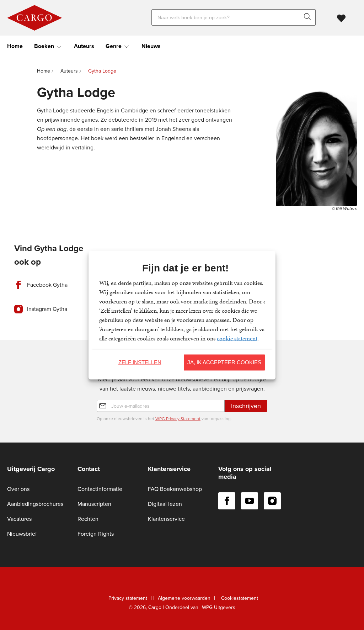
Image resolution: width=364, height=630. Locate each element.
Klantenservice (166, 519)
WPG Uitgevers (218, 607)
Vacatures (19, 519)
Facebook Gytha (47, 285)
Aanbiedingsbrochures (35, 504)
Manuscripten (94, 504)
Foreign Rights (95, 534)
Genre (114, 46)
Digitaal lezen (165, 504)
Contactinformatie (99, 489)
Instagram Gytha (47, 309)
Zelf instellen (139, 362)
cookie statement (237, 338)
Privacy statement (127, 598)
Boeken (44, 46)
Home (15, 46)
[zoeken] (309, 17)
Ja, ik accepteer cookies (224, 362)
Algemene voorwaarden (184, 598)
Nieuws (151, 46)
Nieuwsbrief (22, 534)
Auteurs (84, 46)
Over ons (18, 489)
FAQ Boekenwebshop (175, 489)
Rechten (87, 519)
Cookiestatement (239, 598)
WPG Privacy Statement (177, 418)
